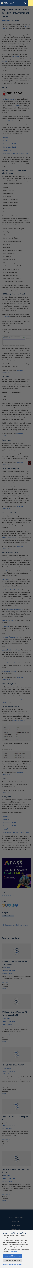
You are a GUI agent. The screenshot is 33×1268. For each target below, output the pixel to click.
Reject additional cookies (12, 1260)
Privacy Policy (12, 1251)
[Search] (25, 3)
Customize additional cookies (12, 1264)
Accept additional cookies (13, 1256)
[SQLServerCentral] (1, 3)
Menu (30, 3)
